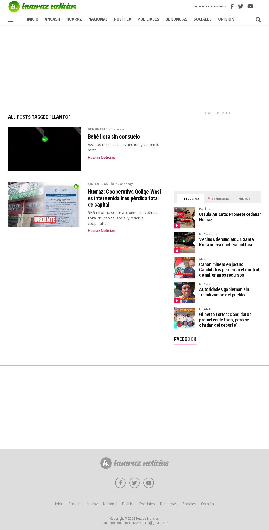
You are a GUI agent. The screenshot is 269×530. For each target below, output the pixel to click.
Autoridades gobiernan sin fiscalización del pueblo (224, 292)
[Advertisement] (134, 65)
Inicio (32, 19)
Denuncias (176, 19)
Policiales (148, 19)
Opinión (226, 19)
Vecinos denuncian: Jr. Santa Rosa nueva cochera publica (226, 242)
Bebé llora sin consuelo (114, 136)
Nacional (98, 19)
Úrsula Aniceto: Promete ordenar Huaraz (230, 217)
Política (122, 19)
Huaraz (74, 19)
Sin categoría (101, 183)
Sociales (203, 19)
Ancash (52, 19)
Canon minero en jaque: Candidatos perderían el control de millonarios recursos (229, 270)
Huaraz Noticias (101, 157)
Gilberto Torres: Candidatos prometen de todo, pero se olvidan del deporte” (225, 320)
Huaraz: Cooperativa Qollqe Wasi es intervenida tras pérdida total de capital (124, 198)
